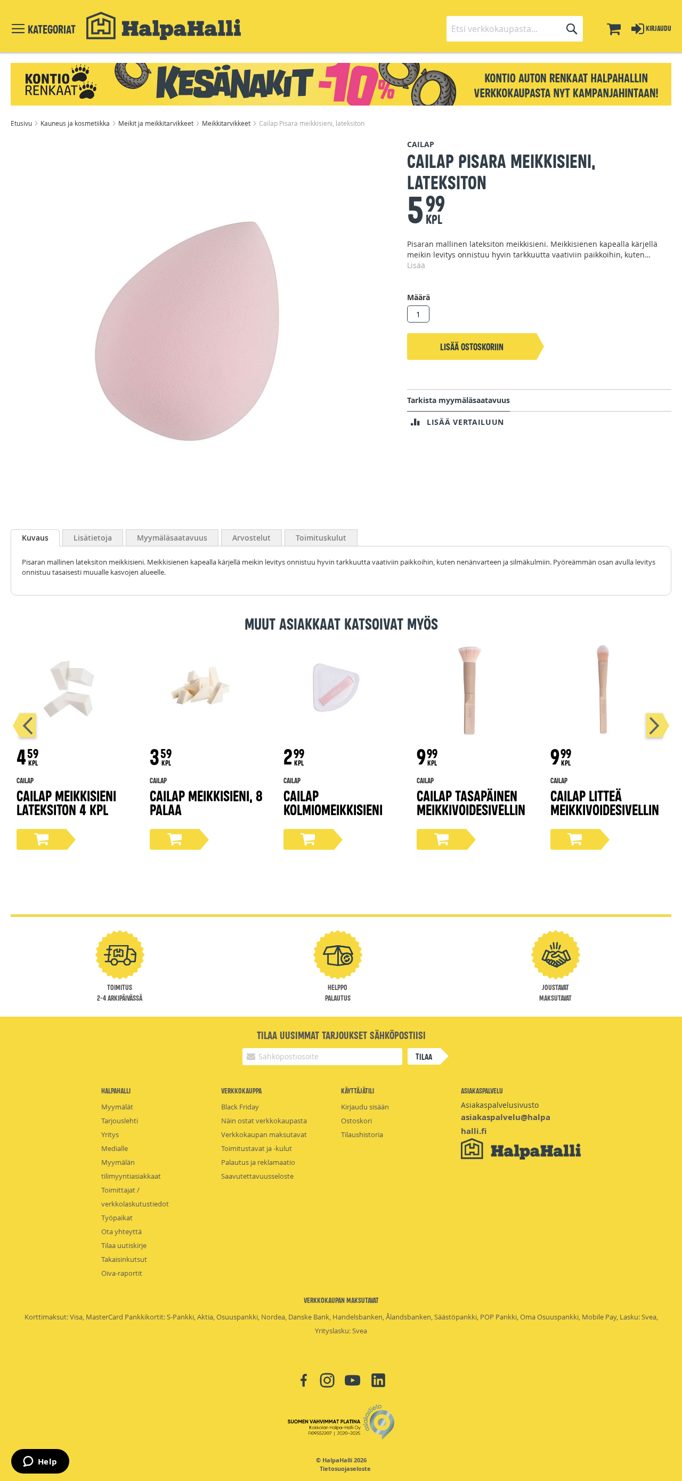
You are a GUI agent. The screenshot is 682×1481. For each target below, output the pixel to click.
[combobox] (514, 29)
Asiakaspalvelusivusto (500, 1105)
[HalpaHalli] (163, 26)
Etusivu (22, 123)
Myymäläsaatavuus (172, 538)
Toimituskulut (321, 538)
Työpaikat (117, 1217)
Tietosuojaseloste (345, 1468)
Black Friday (240, 1107)
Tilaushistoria (362, 1134)
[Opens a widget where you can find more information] (40, 1462)
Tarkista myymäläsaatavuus (458, 400)
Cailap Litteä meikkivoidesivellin (604, 802)
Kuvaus (35, 538)
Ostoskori (356, 1120)
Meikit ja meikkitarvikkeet (156, 123)
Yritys (110, 1134)
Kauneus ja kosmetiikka (75, 123)
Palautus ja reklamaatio (258, 1162)
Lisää (416, 265)
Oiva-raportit (121, 1273)
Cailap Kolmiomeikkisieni (333, 802)
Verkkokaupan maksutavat (264, 1134)
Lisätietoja (93, 538)
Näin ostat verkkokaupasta (264, 1120)
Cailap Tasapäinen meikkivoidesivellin (471, 802)
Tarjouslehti (119, 1120)
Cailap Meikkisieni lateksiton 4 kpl (66, 802)
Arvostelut (251, 538)
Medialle (114, 1148)
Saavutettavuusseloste (257, 1176)
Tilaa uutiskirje (124, 1245)
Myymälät (117, 1107)
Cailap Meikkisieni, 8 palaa (206, 802)
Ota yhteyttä (121, 1231)
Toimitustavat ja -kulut (256, 1148)
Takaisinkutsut (124, 1259)
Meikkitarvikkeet (227, 123)
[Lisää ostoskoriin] (42, 839)
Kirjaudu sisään (365, 1107)
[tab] (35, 537)
